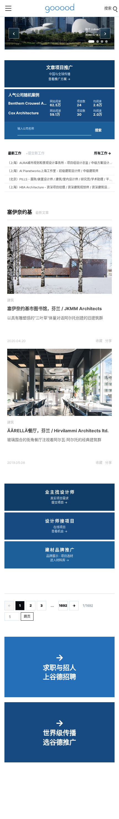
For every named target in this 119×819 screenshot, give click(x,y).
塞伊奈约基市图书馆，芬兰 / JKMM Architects (54, 308)
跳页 (27, 616)
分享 (108, 341)
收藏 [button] (99, 341)
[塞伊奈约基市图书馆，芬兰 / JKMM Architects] (59, 260)
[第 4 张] (106, 41)
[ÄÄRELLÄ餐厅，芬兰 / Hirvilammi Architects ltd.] (59, 382)
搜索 (98, 130)
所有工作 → (102, 153)
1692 (63, 605)
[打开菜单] (8, 8)
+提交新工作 (35, 153)
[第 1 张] (91, 41)
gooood (59, 8)
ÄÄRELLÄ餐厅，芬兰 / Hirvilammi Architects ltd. (58, 430)
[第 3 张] (102, 41)
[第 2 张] (97, 41)
